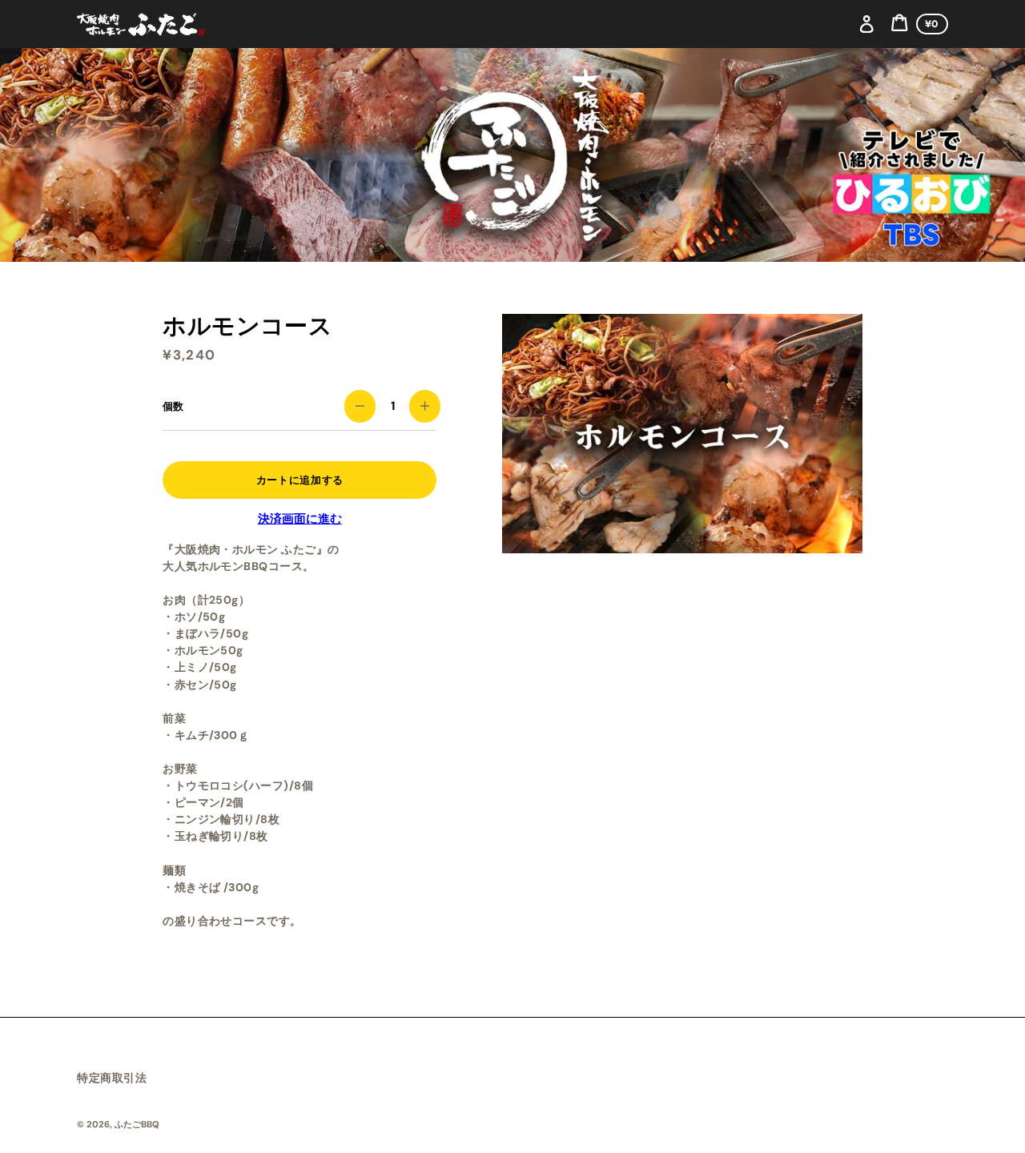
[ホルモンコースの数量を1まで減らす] (360, 406)
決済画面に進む (300, 519)
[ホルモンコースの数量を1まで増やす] (424, 406)
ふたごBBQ (137, 1124)
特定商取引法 (112, 1078)
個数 (173, 406)
